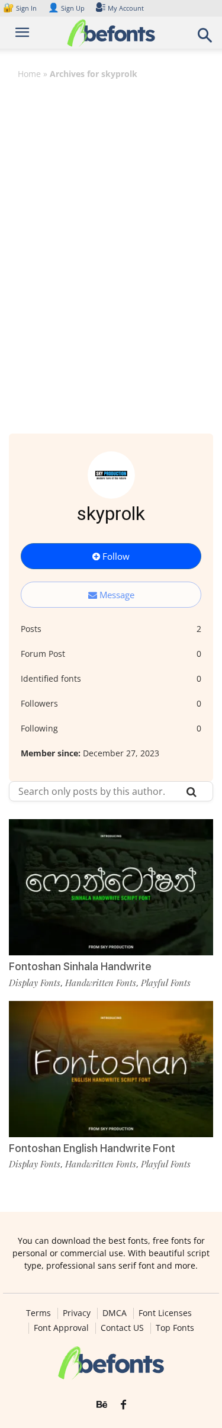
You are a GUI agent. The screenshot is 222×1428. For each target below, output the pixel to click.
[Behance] (101, 1405)
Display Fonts (34, 983)
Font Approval (61, 1328)
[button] (205, 38)
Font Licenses (165, 1313)
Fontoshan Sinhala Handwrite (80, 966)
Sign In (20, 8)
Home (29, 73)
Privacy (77, 1313)
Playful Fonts (166, 983)
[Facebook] (123, 1405)
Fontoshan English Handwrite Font (92, 1148)
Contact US (122, 1328)
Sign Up (66, 8)
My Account (126, 8)
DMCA (114, 1313)
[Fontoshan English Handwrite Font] (111, 1069)
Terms (38, 1313)
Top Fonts (175, 1328)
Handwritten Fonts (100, 983)
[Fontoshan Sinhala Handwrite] (111, 887)
